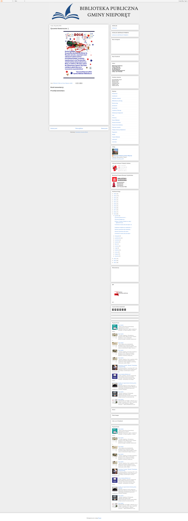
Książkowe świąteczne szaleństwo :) (123, 227)
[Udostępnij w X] (79, 83)
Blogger (99, 518)
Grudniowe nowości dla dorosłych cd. (123, 224)
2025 (115, 193)
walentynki (114, 139)
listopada (117, 236)
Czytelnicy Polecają (116, 110)
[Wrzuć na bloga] (77, 83)
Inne (113, 115)
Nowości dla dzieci (116, 122)
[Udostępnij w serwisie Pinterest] (81, 83)
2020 (115, 203)
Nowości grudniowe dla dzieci (121, 231)
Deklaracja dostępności (117, 112)
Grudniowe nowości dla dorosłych (122, 233)
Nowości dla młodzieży (117, 124)
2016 (115, 211)
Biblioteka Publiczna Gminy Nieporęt (123, 155)
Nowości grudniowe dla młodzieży (122, 229)
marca (116, 252)
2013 (115, 260)
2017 (115, 209)
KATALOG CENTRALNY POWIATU (120, 35)
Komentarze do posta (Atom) (81, 132)
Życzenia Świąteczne (119, 219)
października (118, 238)
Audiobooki (114, 96)
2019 (115, 205)
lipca (116, 244)
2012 (115, 262)
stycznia (117, 256)
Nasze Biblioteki (115, 120)
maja (116, 248)
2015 (115, 213)
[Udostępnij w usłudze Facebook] (80, 83)
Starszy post (104, 128)
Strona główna (79, 128)
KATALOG (114, 28)
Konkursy (114, 117)
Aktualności (114, 93)
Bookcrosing (115, 103)
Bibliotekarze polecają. (117, 100)
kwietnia (117, 250)
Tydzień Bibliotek (116, 137)
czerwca (117, 246)
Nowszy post (53, 128)
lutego (116, 254)
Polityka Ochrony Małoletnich (119, 129)
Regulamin (114, 132)
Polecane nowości (116, 127)
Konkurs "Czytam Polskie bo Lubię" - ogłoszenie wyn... (123, 222)
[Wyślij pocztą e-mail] (76, 83)
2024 (115, 195)
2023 (115, 197)
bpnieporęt (114, 108)
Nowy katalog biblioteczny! (124, 374)
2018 (115, 207)
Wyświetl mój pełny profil (118, 158)
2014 (115, 258)
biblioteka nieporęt (116, 98)
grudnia (117, 215)
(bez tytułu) (120, 325)
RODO (113, 134)
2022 (115, 199)
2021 (115, 201)
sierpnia (117, 242)
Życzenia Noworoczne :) (120, 217)
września (117, 240)
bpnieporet (114, 105)
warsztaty (114, 141)
